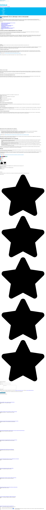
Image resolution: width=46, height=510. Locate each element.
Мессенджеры (3, 7)
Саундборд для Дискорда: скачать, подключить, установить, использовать (8, 411)
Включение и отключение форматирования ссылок (7, 25)
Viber (3, 8)
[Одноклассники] (1, 156)
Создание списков (3, 26)
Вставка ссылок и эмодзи (4, 24)
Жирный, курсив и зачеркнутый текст (5, 23)
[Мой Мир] (2, 156)
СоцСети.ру (3, 5)
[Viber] (5, 156)
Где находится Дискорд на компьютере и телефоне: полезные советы (8, 496)
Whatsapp (4, 9)
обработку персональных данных (19, 390)
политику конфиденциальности (30, 390)
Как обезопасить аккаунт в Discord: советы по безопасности (7, 449)
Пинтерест (4, 14)
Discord (1, 17)
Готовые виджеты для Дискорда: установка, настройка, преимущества (8, 477)
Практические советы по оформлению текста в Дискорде (8, 27)
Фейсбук (4, 12)
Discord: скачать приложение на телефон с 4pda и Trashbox (6, 468)
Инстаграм (4, 11)
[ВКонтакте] (0, 156)
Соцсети (2, 10)
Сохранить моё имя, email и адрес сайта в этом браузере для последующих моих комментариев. (12, 391)
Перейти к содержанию (2, 0)
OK (3, 13)
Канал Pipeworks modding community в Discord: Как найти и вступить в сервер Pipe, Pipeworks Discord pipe (12, 430)
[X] (4, 156)
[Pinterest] (3, 156)
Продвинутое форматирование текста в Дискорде (7, 28)
